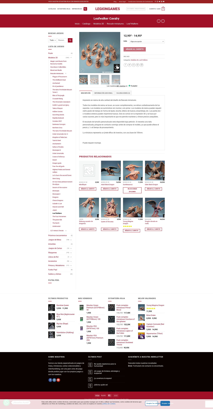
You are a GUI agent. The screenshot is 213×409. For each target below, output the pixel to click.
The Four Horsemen (59, 216)
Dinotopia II (56, 194)
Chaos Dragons (57, 200)
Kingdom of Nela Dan (59, 137)
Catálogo (52, 9)
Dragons (55, 197)
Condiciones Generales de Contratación (140, 1)
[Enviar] (70, 40)
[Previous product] (163, 21)
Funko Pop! (52, 270)
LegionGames (106, 9)
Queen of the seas (107, 222)
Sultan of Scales (57, 147)
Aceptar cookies (166, 403)
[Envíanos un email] (161, 1)
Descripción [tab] (86, 93)
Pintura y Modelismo (56, 265)
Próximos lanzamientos (57, 235)
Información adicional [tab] (103, 93)
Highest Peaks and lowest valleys (61, 171)
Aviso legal (122, 1)
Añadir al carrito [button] (87, 189)
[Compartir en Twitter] (129, 65)
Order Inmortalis (58, 153)
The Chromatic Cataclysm (61, 102)
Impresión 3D (77, 9)
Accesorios (52, 261)
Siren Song (56, 179)
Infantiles (52, 244)
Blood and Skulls (56, 70)
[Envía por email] (133, 65)
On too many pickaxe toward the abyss (62, 183)
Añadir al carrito (135, 49)
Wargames (52, 253)
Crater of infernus (58, 157)
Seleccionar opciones (132, 190)
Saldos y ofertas (54, 274)
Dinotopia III (56, 150)
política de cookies (108, 404)
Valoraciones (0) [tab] (123, 93)
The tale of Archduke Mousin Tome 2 (62, 91)
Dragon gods (56, 163)
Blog (115, 1)
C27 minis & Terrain (57, 231)
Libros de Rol (53, 257)
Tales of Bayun (57, 108)
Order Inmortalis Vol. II (60, 134)
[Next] (117, 52)
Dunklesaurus (127, 185)
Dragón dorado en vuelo (151, 222)
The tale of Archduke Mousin (62, 131)
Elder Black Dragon (151, 185)
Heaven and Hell (58, 207)
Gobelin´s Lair (57, 204)
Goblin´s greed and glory (60, 105)
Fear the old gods (58, 166)
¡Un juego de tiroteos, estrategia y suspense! (107, 372)
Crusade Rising (57, 99)
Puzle (50, 53)
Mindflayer (82, 185)
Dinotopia (55, 191)
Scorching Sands (58, 115)
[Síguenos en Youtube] (163, 1)
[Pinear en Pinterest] (137, 65)
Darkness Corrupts (58, 124)
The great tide (57, 220)
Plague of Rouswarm (59, 77)
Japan (54, 210)
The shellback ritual (59, 80)
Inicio (77, 24)
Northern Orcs (57, 128)
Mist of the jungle (58, 95)
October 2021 (57, 121)
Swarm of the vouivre (59, 188)
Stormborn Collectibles (58, 67)
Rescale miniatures (115, 24)
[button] (85, 9)
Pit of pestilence (57, 86)
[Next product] (158, 21)
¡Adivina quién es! (101, 385)
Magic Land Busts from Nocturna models (58, 62)
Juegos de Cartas (55, 248)
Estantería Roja (63, 9)
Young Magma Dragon (128, 222)
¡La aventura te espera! (103, 378)
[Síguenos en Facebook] (155, 1)
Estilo (125, 41)
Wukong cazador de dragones (86, 222)
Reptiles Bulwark (58, 118)
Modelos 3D (98, 24)
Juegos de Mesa (54, 240)
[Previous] (83, 52)
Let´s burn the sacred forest (61, 175)
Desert (54, 160)
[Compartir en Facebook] (125, 65)
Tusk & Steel (56, 140)
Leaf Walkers (132, 24)
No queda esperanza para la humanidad (105, 365)
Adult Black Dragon (107, 185)
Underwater (56, 226)
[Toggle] (71, 57)
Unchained (56, 83)
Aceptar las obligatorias (152, 403)
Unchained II (56, 144)
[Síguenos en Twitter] (159, 1)
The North (55, 223)
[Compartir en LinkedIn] (141, 65)
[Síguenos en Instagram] (157, 1)
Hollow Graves (57, 112)
